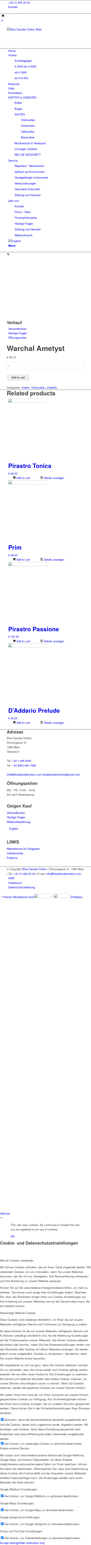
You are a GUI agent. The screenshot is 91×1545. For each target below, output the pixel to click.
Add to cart (18, 377)
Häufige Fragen (17, 333)
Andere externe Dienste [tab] (14, 1448)
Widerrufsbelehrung (18, 822)
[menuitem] (46, 2)
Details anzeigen (53, 478)
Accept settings (9, 1543)
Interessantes (15, 853)
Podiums (12, 858)
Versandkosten (17, 329)
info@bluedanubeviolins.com (24, 774)
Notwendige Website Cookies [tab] (18, 1313)
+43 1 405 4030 (21, 761)
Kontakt (13, 7)
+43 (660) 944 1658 (24, 765)
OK (13, 1236)
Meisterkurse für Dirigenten (23, 849)
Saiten (25, 387)
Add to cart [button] (23, 478)
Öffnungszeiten (17, 338)
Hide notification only (32, 1543)
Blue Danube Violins (34, 869)
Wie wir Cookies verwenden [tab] (17, 1260)
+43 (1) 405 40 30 (19, 2)
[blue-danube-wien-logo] (38, 29)
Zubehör (52, 387)
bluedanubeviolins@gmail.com (61, 774)
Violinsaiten (38, 387)
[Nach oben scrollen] (1, 1218)
